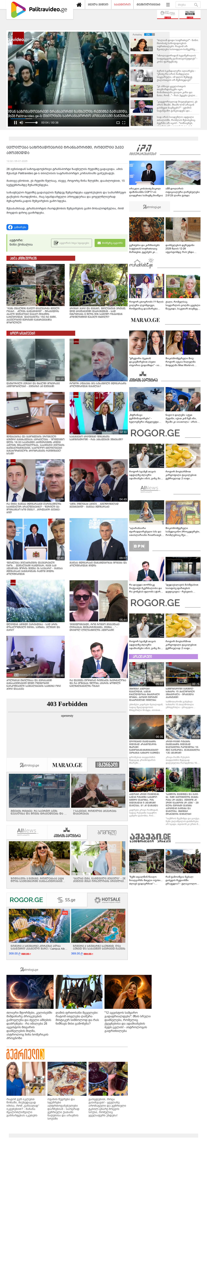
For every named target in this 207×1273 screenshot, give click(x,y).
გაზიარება (20, 227)
